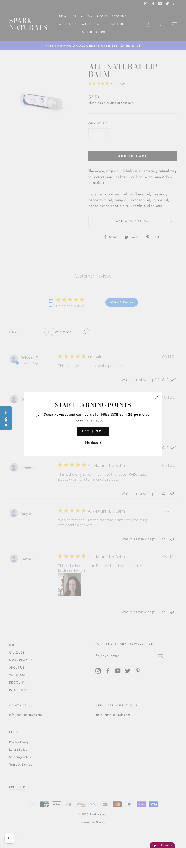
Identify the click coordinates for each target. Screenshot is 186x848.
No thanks (93, 442)
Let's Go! (93, 431)
